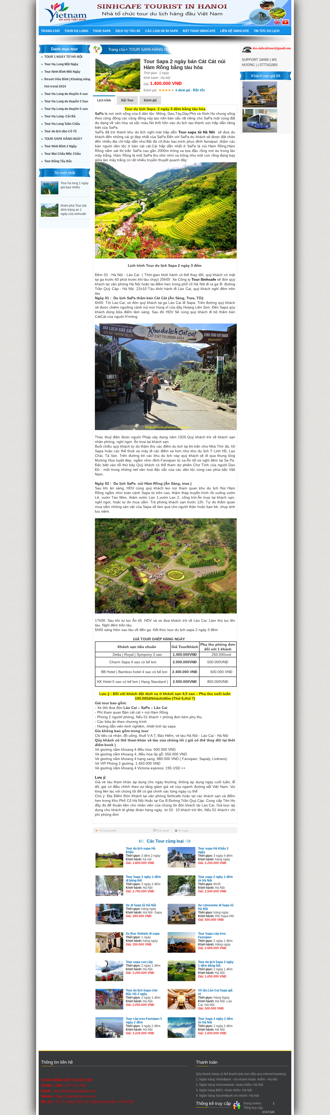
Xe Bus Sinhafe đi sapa (143, 933)
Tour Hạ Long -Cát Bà (60, 116)
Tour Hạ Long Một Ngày (61, 64)
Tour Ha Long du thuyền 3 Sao (66, 101)
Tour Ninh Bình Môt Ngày (62, 72)
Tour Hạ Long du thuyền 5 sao (66, 109)
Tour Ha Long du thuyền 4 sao (66, 94)
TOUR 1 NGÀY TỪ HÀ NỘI (63, 57)
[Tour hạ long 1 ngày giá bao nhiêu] (49, 193)
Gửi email (163, 830)
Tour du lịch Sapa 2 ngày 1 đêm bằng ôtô (216, 963)
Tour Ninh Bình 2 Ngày (60, 146)
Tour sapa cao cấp (139, 962)
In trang (183, 830)
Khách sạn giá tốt (265, 76)
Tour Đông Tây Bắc (58, 161)
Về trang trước (108, 830)
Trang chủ (116, 49)
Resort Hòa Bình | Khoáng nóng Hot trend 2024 (67, 82)
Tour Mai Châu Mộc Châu (62, 154)
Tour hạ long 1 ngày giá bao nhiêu (74, 185)
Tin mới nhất (64, 173)
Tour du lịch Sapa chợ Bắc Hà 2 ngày (142, 992)
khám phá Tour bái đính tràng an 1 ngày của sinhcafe (74, 210)
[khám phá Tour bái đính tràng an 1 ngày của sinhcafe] (49, 215)
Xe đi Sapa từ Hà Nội (141, 905)
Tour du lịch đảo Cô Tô (60, 131)
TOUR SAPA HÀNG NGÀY (63, 139)
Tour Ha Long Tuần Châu (62, 124)
